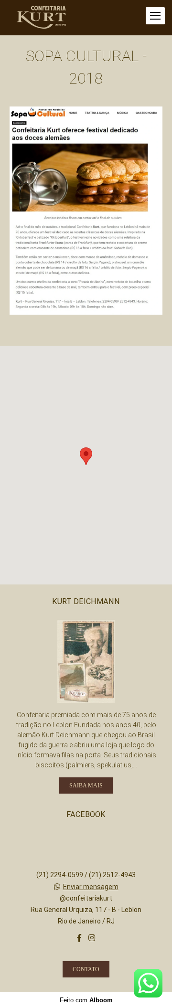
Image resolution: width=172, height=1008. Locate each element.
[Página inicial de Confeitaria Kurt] (41, 18)
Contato (86, 969)
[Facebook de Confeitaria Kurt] (79, 938)
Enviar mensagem (90, 886)
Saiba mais (86, 785)
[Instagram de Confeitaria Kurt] (91, 938)
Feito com (86, 1000)
